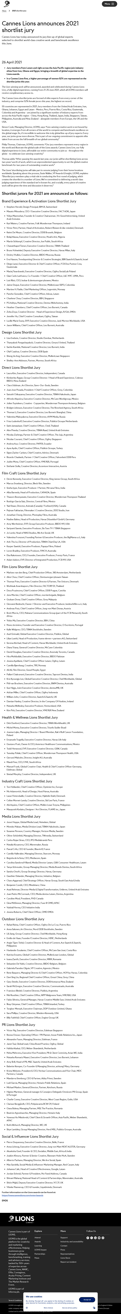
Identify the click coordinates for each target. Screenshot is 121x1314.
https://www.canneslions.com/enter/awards (22, 1195)
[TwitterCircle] (91, 1238)
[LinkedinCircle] (95, 1238)
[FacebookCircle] (87, 1238)
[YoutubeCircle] (99, 1238)
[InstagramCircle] (103, 1238)
